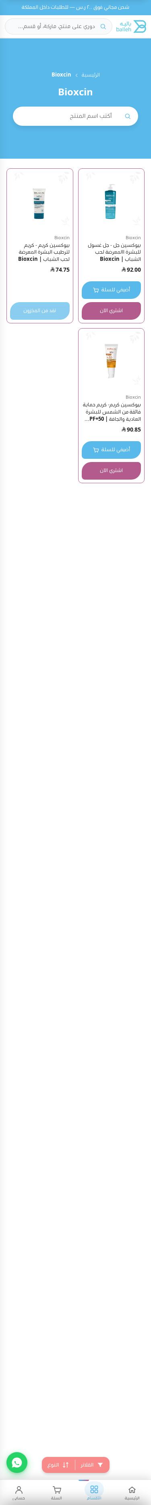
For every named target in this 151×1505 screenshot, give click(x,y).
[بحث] (103, 26)
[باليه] (131, 26)
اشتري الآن (111, 310)
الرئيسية (91, 75)
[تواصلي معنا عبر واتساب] (16, 1462)
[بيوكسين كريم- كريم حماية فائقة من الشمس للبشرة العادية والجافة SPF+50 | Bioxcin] (111, 361)
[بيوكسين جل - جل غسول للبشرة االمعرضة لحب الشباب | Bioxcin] (111, 201)
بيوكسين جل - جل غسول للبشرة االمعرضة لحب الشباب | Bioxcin (114, 252)
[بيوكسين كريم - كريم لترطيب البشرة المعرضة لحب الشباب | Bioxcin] (40, 201)
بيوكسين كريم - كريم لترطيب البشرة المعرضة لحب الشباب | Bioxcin (44, 252)
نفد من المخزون (39, 310)
